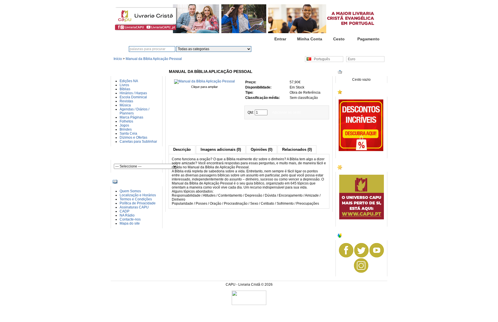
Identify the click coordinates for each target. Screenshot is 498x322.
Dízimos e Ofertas (133, 137)
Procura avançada (292, 49)
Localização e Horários (138, 195)
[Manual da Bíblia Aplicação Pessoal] (204, 81)
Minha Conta (309, 39)
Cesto (339, 39)
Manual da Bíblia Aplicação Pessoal (154, 59)
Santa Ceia (128, 133)
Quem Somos (130, 191)
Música (125, 105)
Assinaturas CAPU (134, 207)
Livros (124, 85)
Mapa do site (130, 223)
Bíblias (125, 89)
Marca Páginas (131, 117)
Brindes (126, 129)
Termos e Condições (136, 199)
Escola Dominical (133, 97)
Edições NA (129, 81)
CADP (124, 211)
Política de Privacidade (138, 203)
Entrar (280, 39)
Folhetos (126, 121)
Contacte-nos (130, 219)
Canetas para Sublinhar (138, 142)
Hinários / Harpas (133, 93)
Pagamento (368, 39)
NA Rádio (127, 215)
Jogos (124, 125)
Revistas (126, 101)
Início (250, 39)
